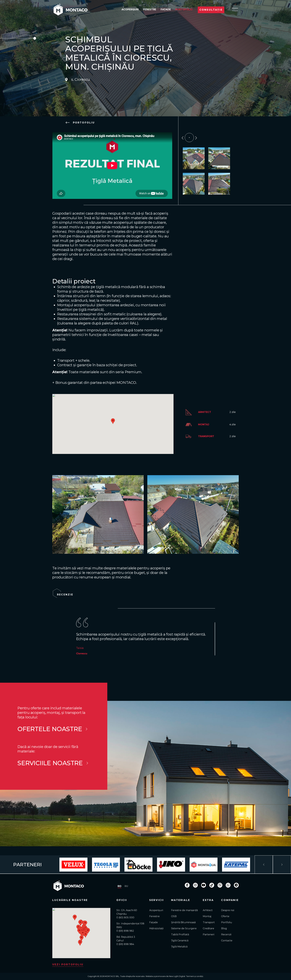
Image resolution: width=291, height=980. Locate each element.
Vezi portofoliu (67, 964)
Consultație (211, 9)
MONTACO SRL (112, 976)
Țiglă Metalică (179, 946)
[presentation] (182, 137)
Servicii (156, 900)
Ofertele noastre (49, 729)
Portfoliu (226, 922)
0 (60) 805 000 (125, 917)
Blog (224, 928)
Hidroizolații (156, 928)
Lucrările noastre (70, 900)
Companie (230, 900)
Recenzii (226, 934)
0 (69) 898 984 (125, 944)
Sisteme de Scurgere (184, 928)
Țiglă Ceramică (179, 940)
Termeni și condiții (194, 976)
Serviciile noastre (50, 763)
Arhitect (208, 910)
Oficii (121, 900)
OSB (174, 916)
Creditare (208, 928)
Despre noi (227, 910)
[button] (80, 923)
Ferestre (149, 9)
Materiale (180, 900)
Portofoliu (183, 9)
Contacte (226, 940)
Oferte (225, 916)
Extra (208, 900)
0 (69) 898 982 (125, 930)
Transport (209, 922)
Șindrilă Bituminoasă (183, 922)
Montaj (207, 916)
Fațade (166, 9)
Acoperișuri (130, 9)
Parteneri (208, 934)
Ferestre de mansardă (184, 910)
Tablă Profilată (180, 934)
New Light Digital (177, 976)
